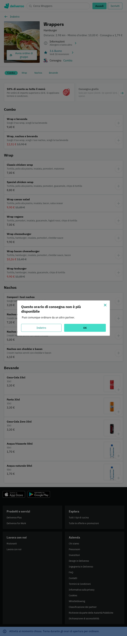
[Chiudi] (105, 305)
